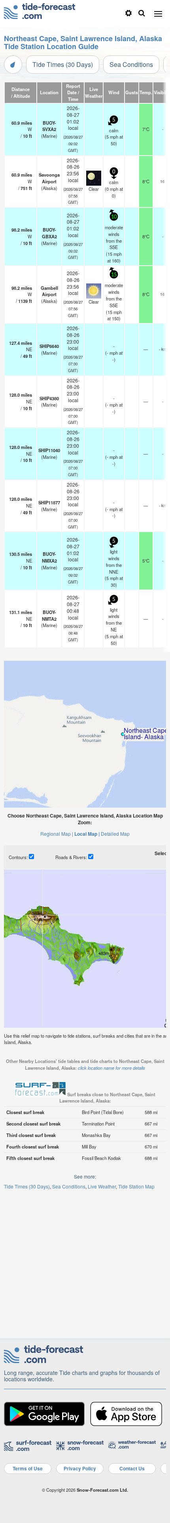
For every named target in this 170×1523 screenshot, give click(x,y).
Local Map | (87, 833)
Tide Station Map (136, 1186)
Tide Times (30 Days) (62, 64)
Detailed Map (115, 833)
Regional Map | (56, 833)
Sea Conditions (131, 64)
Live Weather (102, 1186)
